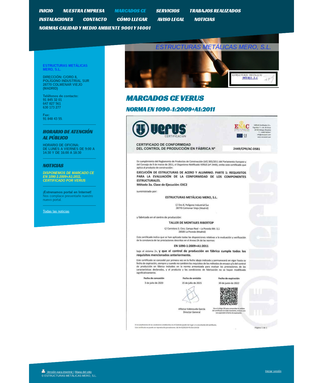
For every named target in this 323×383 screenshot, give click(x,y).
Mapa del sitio (83, 371)
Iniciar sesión (273, 371)
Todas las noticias (56, 211)
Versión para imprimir (59, 371)
